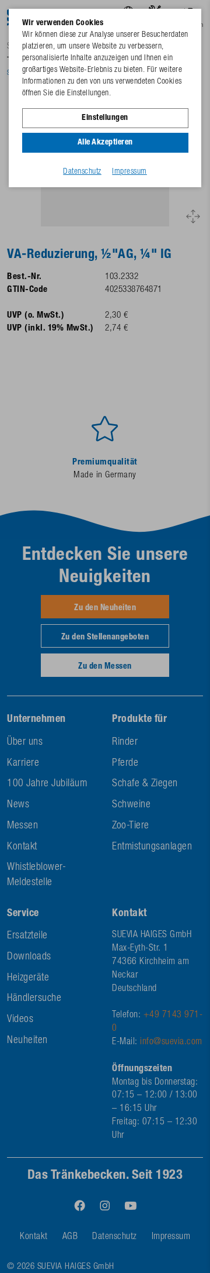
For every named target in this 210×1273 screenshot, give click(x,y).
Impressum (129, 172)
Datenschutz (82, 172)
